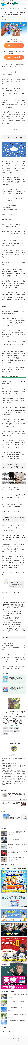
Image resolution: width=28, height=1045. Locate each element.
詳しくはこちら (13, 45)
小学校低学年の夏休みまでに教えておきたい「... (17, 1016)
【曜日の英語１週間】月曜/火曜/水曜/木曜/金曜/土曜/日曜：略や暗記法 (17, 832)
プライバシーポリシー (16, 1040)
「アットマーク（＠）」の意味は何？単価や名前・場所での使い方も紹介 (17, 838)
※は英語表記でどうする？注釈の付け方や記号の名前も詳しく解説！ (17, 858)
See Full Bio (14, 725)
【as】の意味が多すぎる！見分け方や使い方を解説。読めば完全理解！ (17, 852)
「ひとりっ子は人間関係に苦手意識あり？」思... (17, 1002)
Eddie (25, 19)
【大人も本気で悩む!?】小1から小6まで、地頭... (17, 996)
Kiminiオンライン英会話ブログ (14, 1042)
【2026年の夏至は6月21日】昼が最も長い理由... (17, 1022)
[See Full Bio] (19, 725)
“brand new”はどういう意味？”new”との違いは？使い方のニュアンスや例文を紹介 (17, 845)
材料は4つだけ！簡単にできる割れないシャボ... (17, 1009)
